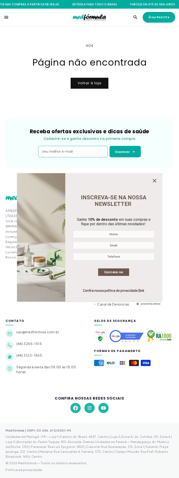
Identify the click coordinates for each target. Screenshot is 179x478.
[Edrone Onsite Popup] (89, 239)
